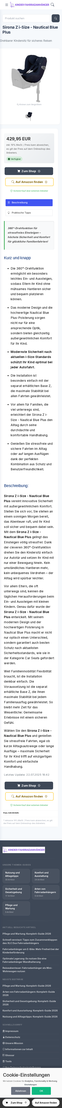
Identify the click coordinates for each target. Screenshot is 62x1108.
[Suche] (56, 18)
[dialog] (31, 1083)
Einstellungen (30, 1084)
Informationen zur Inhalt (19, 1049)
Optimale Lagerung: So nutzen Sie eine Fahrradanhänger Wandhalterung (24, 960)
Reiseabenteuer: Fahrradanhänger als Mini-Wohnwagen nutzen (27, 970)
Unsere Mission (14, 1043)
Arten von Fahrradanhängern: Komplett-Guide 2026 (29, 993)
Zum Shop (28, 171)
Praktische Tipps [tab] (21, 212)
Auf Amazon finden (29, 182)
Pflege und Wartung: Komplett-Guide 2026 (27, 933)
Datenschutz (12, 1037)
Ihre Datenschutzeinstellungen (23, 1067)
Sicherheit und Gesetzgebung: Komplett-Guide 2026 (29, 1003)
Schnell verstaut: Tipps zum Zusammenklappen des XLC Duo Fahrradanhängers (30, 941)
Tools (8, 1061)
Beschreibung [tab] (20, 202)
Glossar (9, 1055)
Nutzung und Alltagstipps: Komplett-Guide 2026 (30, 1016)
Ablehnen (20, 1090)
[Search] (52, 5)
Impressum (11, 1031)
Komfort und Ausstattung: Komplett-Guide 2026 (30, 1010)
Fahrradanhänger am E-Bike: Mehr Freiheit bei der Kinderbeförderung (31, 951)
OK (41, 1090)
